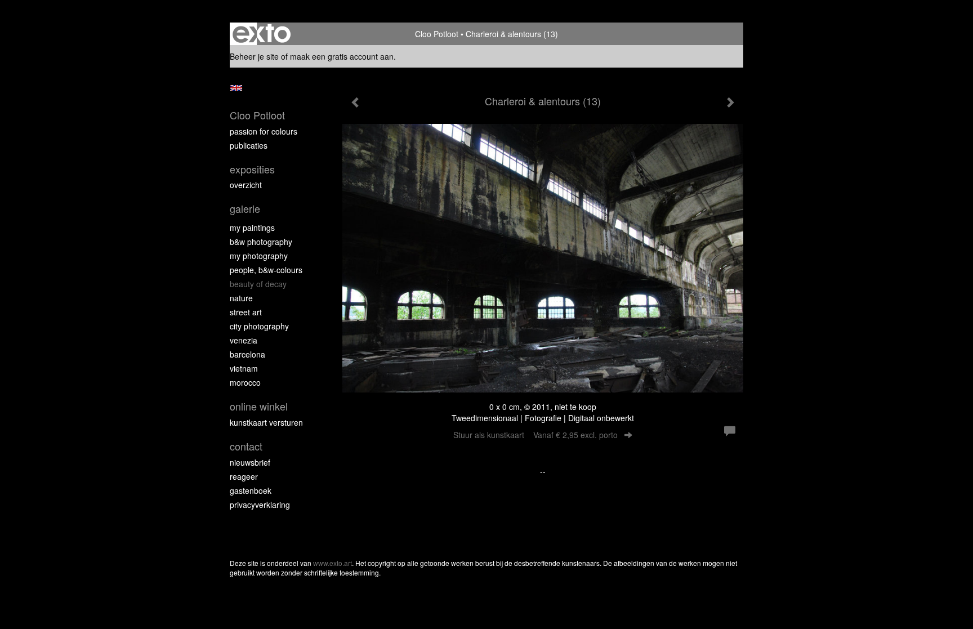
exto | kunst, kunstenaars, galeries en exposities (261, 34)
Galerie (245, 209)
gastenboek (250, 490)
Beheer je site (254, 56)
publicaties (248, 145)
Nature (241, 298)
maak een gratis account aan (342, 56)
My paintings (252, 227)
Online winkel (259, 406)
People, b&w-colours (266, 269)
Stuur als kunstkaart (535, 434)
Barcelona (247, 354)
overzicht (246, 184)
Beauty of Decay (258, 283)
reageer (244, 476)
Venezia (243, 340)
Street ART (246, 312)
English (236, 87)
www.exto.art (332, 563)
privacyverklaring (260, 504)
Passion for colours (263, 131)
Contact (246, 446)
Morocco (245, 382)
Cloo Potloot (436, 33)
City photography (259, 326)
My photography (259, 255)
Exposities (252, 169)
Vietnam (244, 368)
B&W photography (261, 241)
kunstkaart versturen (266, 422)
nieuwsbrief (250, 462)
